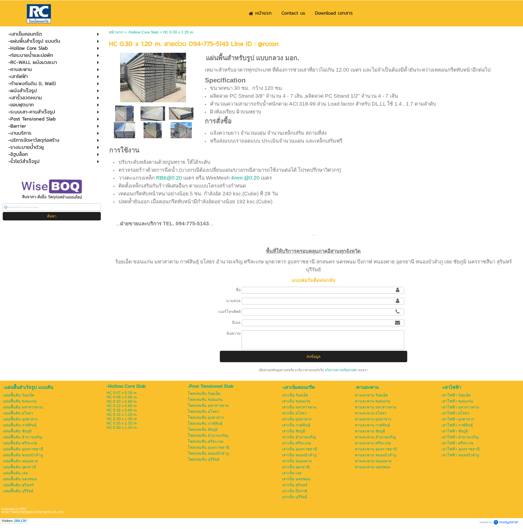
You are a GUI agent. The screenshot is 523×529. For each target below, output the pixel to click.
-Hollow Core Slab (143, 32)
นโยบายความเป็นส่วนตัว (341, 370)
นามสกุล (233, 301)
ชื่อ (238, 290)
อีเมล (236, 322)
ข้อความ (233, 333)
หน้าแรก (116, 32)
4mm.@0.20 (245, 178)
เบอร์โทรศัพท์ (229, 311)
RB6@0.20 (169, 178)
